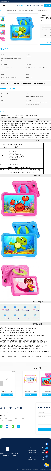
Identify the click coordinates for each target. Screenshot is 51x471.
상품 (4, 10)
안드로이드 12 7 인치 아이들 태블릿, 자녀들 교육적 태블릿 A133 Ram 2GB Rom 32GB (12, 391)
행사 (42, 5)
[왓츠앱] (3, 427)
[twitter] (46, 448)
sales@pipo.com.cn (6, 415)
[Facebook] (46, 444)
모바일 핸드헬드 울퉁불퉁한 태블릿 (43, 356)
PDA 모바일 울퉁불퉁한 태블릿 (9, 356)
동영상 (27, 5)
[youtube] (46, 452)
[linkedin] (46, 456)
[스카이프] (9, 427)
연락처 (37, 5)
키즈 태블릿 (8, 10)
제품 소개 (21, 5)
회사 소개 (32, 5)
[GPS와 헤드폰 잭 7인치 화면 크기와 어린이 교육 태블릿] (28, 379)
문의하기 (43, 459)
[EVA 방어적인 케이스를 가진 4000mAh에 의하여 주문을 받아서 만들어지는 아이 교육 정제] (22, 29)
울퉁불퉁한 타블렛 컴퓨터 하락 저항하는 (25, 356)
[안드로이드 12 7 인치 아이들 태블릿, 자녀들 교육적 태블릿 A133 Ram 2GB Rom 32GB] (11, 379)
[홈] (5, 5)
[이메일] (20, 427)
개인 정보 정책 (17, 469)
